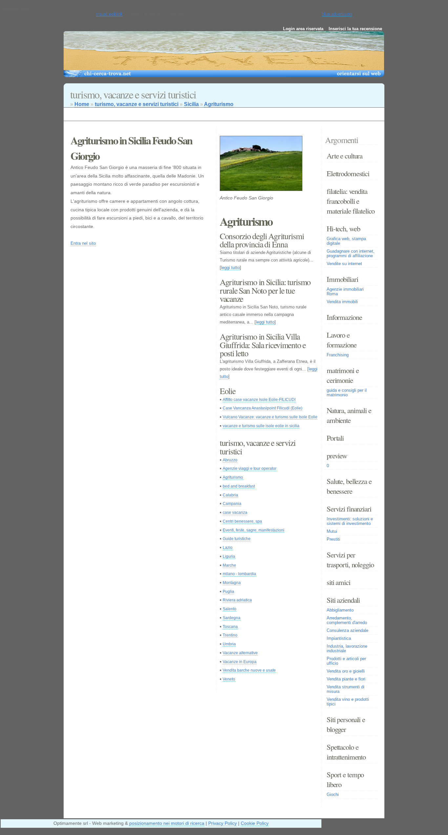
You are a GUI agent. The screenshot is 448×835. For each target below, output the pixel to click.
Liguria (229, 556)
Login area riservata (303, 28)
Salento (229, 609)
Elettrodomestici (348, 173)
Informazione (344, 317)
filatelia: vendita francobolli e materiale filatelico (351, 201)
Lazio (228, 547)
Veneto (229, 679)
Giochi (333, 794)
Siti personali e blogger (346, 724)
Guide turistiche (237, 538)
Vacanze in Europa (239, 661)
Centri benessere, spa (242, 521)
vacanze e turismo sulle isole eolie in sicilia (261, 426)
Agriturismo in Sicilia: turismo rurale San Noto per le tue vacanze (265, 290)
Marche (229, 565)
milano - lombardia (239, 574)
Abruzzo (230, 460)
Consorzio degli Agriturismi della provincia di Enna (262, 240)
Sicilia (191, 104)
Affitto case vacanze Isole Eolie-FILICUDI (259, 399)
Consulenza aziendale (347, 630)
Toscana (230, 626)
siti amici (338, 582)
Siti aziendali (343, 600)
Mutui (332, 531)
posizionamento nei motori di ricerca (166, 823)
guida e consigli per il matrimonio (347, 392)
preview (337, 455)
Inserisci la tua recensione (355, 28)
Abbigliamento (340, 610)
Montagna (232, 582)
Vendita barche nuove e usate (249, 670)
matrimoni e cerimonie (343, 375)
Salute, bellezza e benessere (349, 486)
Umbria (229, 644)
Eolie (227, 390)
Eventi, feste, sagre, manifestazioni (253, 530)
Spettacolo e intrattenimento (346, 752)
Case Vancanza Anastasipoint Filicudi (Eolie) (262, 408)
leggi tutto (230, 267)
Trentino (230, 635)
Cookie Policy (255, 823)
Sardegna (231, 618)
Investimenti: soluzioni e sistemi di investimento (350, 521)
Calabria (230, 495)
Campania (232, 503)
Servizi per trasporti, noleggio (350, 559)
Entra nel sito (83, 243)
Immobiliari (342, 279)
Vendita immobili (342, 302)
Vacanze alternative (240, 653)
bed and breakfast (239, 486)
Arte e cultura (344, 155)
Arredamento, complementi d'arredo (347, 620)
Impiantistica (339, 638)
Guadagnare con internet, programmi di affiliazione (351, 253)
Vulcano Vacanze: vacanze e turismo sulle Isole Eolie (270, 417)
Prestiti (333, 539)
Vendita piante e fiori (346, 679)
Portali (335, 438)
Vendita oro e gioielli (346, 671)
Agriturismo (219, 104)
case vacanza (235, 512)
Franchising (338, 355)
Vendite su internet (344, 263)
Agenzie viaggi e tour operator (249, 468)
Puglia (228, 591)
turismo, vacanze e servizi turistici (136, 104)
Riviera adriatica (237, 600)
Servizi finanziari (349, 508)
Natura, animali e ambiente (349, 415)
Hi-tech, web (343, 228)
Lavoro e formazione (341, 339)
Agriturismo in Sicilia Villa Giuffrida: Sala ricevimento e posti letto (263, 345)
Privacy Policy (222, 823)
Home (81, 104)
